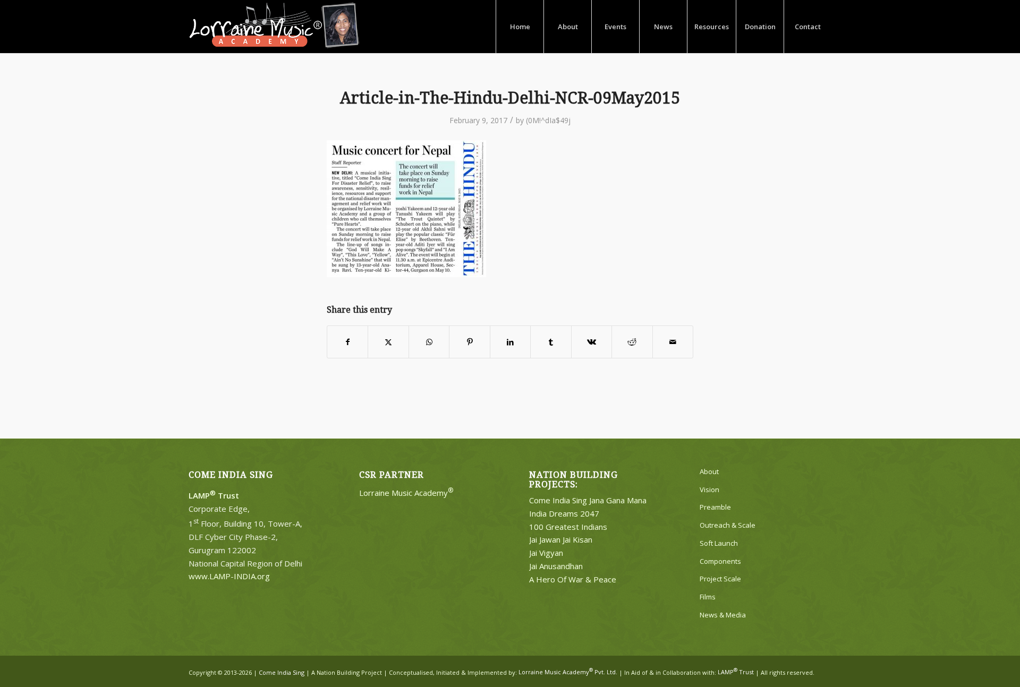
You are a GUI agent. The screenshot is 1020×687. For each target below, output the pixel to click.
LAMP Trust (736, 672)
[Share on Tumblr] (551, 342)
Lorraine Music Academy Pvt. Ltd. (567, 672)
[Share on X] (388, 342)
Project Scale (720, 578)
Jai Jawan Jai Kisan (560, 539)
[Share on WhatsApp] (429, 342)
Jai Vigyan (546, 552)
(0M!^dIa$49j (548, 120)
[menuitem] (519, 26)
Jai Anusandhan (556, 566)
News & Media (723, 615)
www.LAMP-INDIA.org (229, 576)
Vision (709, 489)
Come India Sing (281, 672)
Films (708, 597)
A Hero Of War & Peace (572, 579)
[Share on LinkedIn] (510, 342)
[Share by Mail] (673, 342)
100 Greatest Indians (568, 526)
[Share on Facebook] (347, 342)
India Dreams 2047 (564, 513)
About (709, 471)
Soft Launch (719, 543)
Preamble (715, 507)
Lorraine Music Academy (406, 492)
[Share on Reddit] (632, 342)
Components (720, 561)
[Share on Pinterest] (469, 342)
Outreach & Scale (727, 525)
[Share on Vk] (591, 342)
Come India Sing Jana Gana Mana (588, 500)
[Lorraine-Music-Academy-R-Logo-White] (274, 26)
